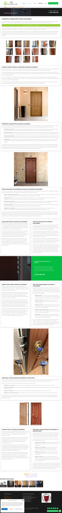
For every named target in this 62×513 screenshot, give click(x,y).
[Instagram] (55, 508)
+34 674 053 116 (36, 25)
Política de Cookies (7, 498)
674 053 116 (9, 7)
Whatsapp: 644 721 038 (27, 501)
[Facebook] (48, 508)
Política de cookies (8, 511)
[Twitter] (50, 508)
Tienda (45, 3)
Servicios (29, 3)
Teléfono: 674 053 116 (26, 500)
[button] (53, 3)
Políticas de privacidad (15, 511)
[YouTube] (52, 508)
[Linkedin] (53, 508)
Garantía (27, 509)
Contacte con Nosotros (27, 25)
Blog (30, 509)
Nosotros (24, 3)
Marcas (34, 3)
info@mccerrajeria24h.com (19, 7)
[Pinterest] (57, 508)
